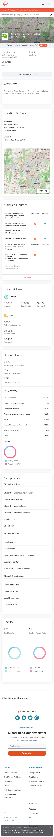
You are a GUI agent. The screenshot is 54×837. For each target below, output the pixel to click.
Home (3, 10)
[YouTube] (30, 717)
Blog (30, 822)
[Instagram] (36, 717)
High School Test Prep (12, 790)
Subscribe (27, 753)
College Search (34, 773)
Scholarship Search (36, 781)
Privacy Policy (9, 817)
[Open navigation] (48, 4)
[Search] (43, 4)
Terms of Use (9, 820)
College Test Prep (10, 773)
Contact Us (33, 813)
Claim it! (43, 45)
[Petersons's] (5, 4)
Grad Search (34, 777)
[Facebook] (24, 717)
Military (7, 786)
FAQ (30, 818)
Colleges (11, 10)
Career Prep (8, 781)
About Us (32, 809)
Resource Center (35, 786)
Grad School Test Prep (12, 777)
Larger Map (42, 190)
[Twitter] (17, 717)
